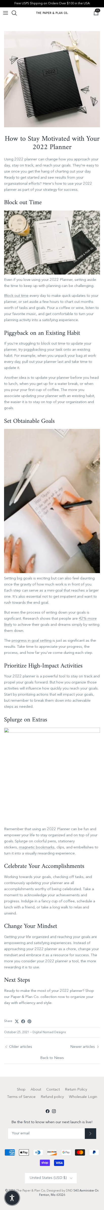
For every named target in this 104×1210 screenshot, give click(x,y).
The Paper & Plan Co (30, 1190)
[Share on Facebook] (23, 1021)
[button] (12, 1198)
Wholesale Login (83, 1097)
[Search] (16, 12)
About (36, 1090)
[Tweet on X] (17, 1021)
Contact (53, 1090)
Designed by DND (60, 1190)
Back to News (52, 1058)
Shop (21, 1090)
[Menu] (5, 12)
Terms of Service (21, 1097)
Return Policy (76, 1090)
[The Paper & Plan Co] (52, 12)
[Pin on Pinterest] (29, 1021)
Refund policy (52, 1097)
